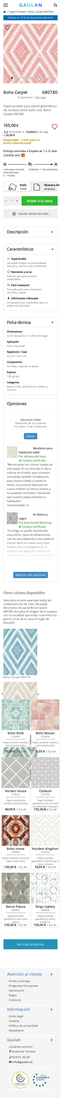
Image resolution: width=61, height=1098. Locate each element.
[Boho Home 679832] (16, 830)
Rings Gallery (45, 907)
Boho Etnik (16, 733)
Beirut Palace (16, 907)
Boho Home (15, 849)
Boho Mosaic (45, 733)
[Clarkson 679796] (45, 772)
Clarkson (45, 791)
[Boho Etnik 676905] (16, 714)
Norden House (15, 791)
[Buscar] (56, 5)
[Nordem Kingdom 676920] (45, 830)
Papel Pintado (17, 11)
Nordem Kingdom (45, 849)
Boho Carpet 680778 (16, 677)
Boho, (10, 386)
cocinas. (11, 389)
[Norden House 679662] (16, 772)
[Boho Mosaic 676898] (45, 714)
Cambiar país (11, 155)
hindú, (18, 386)
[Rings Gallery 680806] (45, 888)
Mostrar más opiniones (30, 575)
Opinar (30, 436)
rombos (42, 386)
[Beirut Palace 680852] (16, 888)
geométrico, (30, 386)
